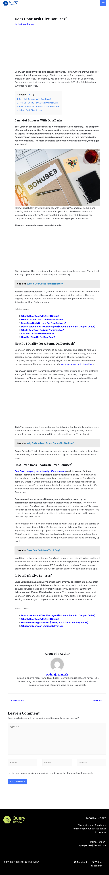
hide (31, 95)
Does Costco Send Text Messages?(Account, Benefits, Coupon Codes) (58, 326)
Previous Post (16, 700)
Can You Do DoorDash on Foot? (37, 333)
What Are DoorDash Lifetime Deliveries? (42, 319)
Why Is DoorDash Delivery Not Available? (42, 330)
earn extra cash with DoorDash (76, 364)
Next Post (99, 700)
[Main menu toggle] (103, 3)
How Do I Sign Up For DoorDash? (38, 337)
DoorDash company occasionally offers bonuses (40, 471)
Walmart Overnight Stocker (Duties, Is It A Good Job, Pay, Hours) (54, 622)
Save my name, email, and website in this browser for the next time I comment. (52, 773)
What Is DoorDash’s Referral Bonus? (40, 316)
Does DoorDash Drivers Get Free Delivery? (43, 323)
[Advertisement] (57, 50)
